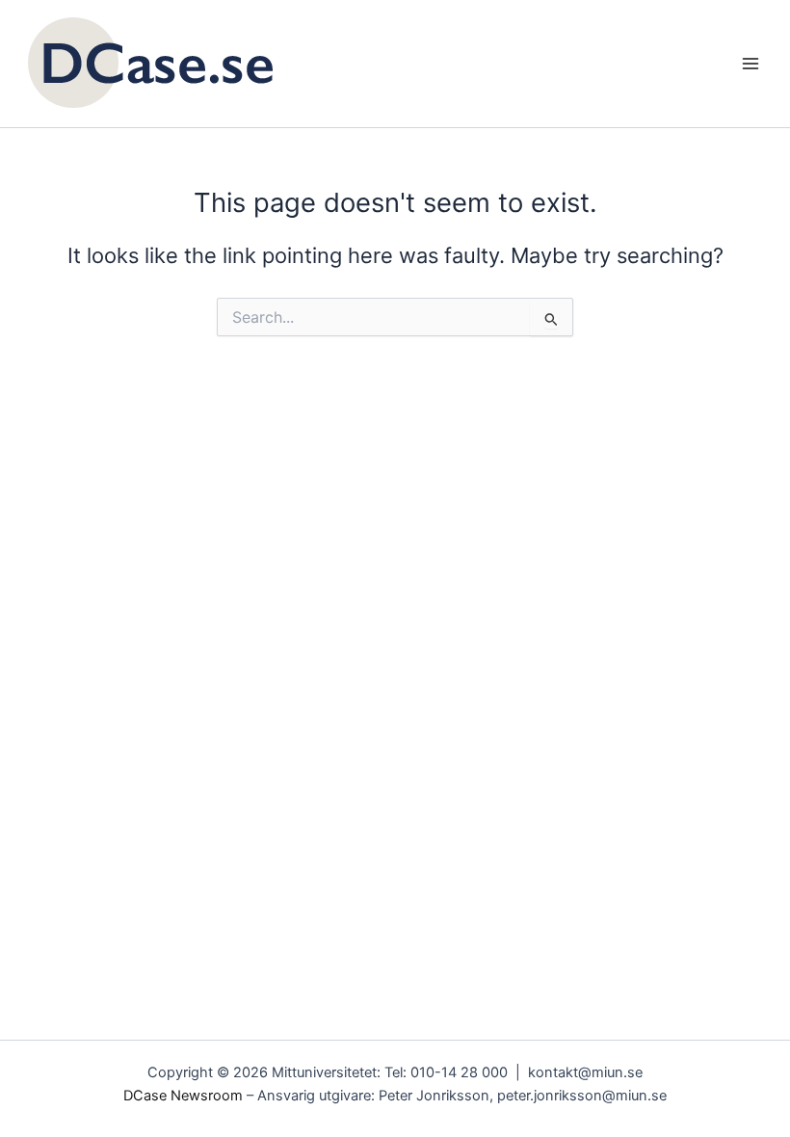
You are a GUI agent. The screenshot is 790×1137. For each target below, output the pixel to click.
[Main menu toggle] (750, 63)
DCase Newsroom (183, 1095)
